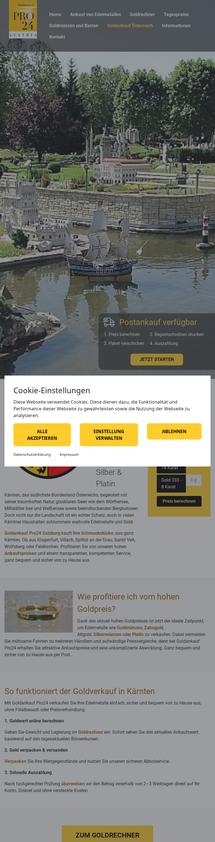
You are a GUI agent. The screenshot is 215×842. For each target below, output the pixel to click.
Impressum (69, 454)
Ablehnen (174, 431)
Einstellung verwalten (109, 434)
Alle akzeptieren (42, 434)
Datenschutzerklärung (32, 454)
